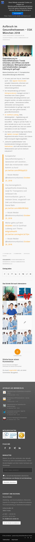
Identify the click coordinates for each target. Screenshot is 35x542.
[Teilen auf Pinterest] (12, 274)
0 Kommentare (17, 253)
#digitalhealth (11, 231)
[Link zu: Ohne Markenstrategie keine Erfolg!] (10, 337)
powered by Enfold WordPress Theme (22, 535)
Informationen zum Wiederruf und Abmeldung (17, 478)
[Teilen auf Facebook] (4, 274)
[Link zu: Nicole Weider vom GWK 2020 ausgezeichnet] (25, 293)
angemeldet (13, 370)
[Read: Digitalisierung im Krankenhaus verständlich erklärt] (4, 392)
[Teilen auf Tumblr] (19, 274)
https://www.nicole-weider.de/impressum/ (17, 16)
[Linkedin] (19, 448)
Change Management (8, 35)
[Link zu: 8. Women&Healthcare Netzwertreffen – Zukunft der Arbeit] (25, 322)
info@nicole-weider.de (12, 519)
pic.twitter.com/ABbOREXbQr (17, 208)
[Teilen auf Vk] (23, 274)
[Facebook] (5, 448)
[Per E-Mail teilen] (30, 274)
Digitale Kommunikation (18, 261)
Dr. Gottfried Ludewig (11, 115)
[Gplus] (9, 448)
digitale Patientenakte (19, 81)
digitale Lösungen (13, 134)
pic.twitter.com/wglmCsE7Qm (17, 234)
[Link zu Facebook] (25, 537)
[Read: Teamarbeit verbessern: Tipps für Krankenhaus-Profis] (4, 412)
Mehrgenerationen (10, 93)
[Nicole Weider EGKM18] (17, 50)
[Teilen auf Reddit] (27, 274)
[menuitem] (6, 539)
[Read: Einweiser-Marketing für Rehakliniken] (4, 418)
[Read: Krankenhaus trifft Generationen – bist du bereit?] (4, 399)
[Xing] (14, 448)
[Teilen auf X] (8, 274)
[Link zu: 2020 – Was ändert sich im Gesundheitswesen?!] (25, 337)
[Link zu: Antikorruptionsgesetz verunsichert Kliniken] (10, 322)
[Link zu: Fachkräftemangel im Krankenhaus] (25, 308)
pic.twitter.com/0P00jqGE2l (16, 170)
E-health (15, 37)
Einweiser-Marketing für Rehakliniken (17, 417)
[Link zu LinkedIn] (30, 537)
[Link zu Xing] (28, 537)
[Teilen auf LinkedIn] (16, 274)
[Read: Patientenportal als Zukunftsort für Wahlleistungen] (4, 405)
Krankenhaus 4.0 (7, 263)
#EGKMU (9, 225)
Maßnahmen (9, 146)
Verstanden (17, 13)
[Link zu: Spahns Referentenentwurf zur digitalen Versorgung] (10, 293)
